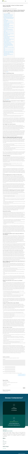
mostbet (7, 71)
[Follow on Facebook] (3, 451)
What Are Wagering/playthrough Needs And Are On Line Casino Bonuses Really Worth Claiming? (9, 18)
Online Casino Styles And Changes (8, 43)
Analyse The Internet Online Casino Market (9, 33)
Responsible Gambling (6, 24)
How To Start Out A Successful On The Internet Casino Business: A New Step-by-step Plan (8, 30)
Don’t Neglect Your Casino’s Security (8, 16)
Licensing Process (6, 35)
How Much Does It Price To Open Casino (8, 51)
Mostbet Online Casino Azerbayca (7, 384)
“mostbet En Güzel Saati (5, 385)
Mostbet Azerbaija (5, 383)
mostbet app (7, 99)
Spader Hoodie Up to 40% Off (6, 381)
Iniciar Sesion (4, 448)
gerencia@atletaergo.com (14, 421)
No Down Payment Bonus (7, 38)
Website (4, 371)
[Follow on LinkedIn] (6, 451)
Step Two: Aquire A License (7, 34)
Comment (4, 359)
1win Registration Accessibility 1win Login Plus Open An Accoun (10, 382)
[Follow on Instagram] (4, 451)
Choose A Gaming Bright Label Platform (8, 44)
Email (3, 369)
